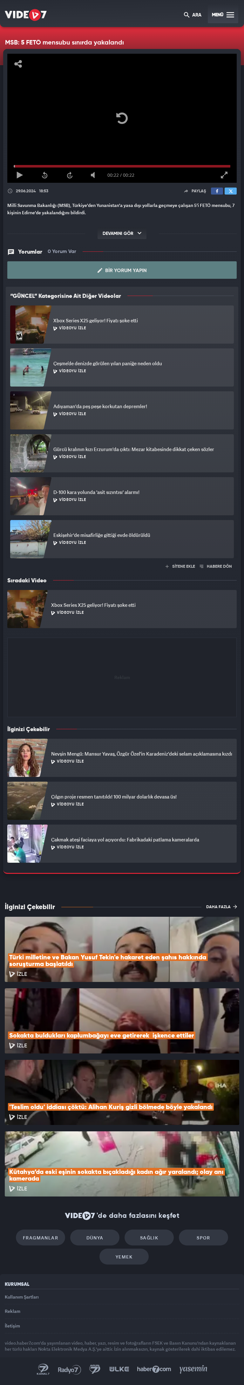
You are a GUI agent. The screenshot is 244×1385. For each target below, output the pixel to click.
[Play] (122, 693)
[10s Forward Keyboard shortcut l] (66, 1377)
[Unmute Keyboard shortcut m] (92, 1377)
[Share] (10, 10)
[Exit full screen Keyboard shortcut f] (231, 1377)
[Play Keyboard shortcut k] (13, 1377)
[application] (122, 692)
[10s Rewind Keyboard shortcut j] (39, 1377)
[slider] (122, 1368)
